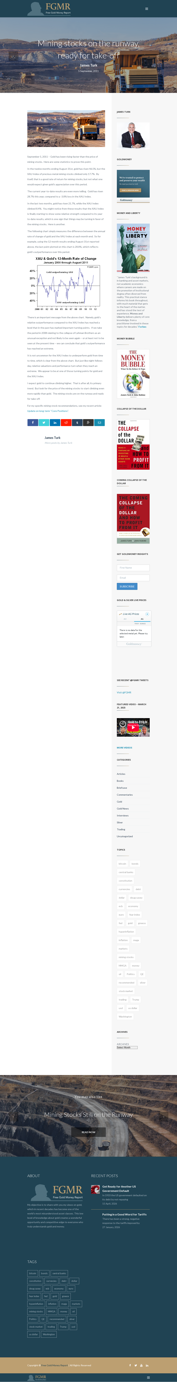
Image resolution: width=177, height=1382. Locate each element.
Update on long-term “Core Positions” (47, 410)
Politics (131, 974)
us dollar (132, 1008)
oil (120, 974)
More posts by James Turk (58, 442)
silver (143, 982)
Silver (120, 822)
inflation (123, 940)
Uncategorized (125, 836)
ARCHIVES (123, 1044)
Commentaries (125, 794)
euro (121, 914)
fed (120, 923)
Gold (119, 801)
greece (142, 923)
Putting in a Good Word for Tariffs (124, 1214)
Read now (88, 1132)
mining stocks (126, 957)
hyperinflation (126, 931)
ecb (121, 906)
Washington (125, 1016)
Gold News (123, 808)
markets (123, 948)
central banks (126, 872)
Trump (135, 999)
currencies (124, 889)
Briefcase (122, 787)
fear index (134, 914)
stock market (126, 991)
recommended (126, 982)
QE (142, 974)
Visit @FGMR (124, 692)
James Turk (88, 65)
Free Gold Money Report (54, 1365)
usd (121, 1008)
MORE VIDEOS (124, 747)
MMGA (123, 965)
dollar (122, 897)
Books (120, 780)
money (135, 965)
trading (123, 999)
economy (133, 906)
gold (130, 923)
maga (136, 940)
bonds (135, 863)
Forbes (142, 326)
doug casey (136, 897)
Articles (121, 773)
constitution (125, 880)
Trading (121, 829)
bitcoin (122, 863)
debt (138, 889)
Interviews (123, 815)
